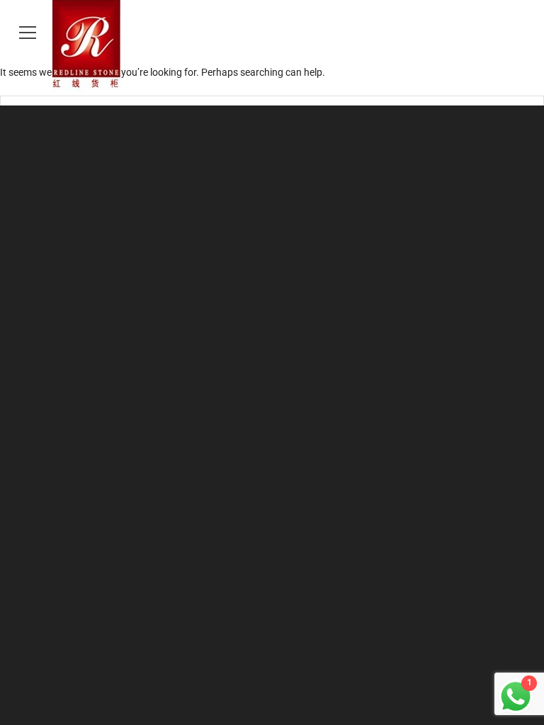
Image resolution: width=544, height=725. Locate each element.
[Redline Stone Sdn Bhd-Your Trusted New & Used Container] (272, 45)
